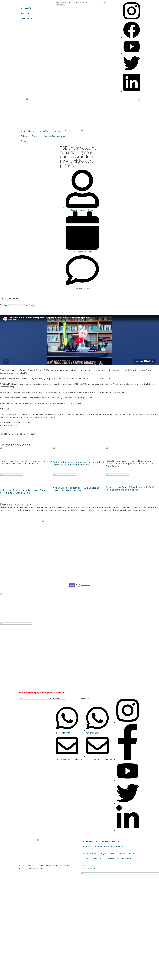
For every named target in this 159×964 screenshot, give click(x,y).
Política (24, 136)
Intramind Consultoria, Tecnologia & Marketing (103, 846)
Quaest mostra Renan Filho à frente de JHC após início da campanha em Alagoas (130, 488)
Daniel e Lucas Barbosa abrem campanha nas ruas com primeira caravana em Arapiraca (26, 462)
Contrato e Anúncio (126, 853)
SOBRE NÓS (26, 8)
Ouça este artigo (11, 298)
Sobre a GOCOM (90, 853)
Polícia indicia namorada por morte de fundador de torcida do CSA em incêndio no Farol (79, 463)
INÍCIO (25, 3)
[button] (82, 130)
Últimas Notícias (28, 131)
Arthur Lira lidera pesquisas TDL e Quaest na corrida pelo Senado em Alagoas (76, 489)
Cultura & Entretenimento (54, 136)
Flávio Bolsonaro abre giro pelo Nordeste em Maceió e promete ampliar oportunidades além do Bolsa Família (131, 463)
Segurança (69, 131)
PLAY (72, 585)
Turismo (35, 136)
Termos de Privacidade (93, 858)
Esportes (25, 141)
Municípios (44, 131)
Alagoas (57, 131)
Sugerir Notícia (107, 853)
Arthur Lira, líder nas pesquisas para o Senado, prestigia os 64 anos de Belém (24, 491)
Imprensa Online (90, 841)
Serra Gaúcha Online (110, 841)
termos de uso (112, 510)
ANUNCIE (25, 13)
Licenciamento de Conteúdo (119, 858)
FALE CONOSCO (28, 18)
